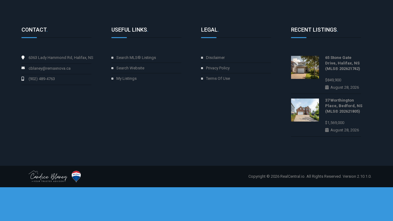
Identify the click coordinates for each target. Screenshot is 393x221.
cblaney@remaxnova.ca (50, 68)
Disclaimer (215, 57)
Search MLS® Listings (136, 57)
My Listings (126, 78)
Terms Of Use (218, 78)
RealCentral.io (292, 176)
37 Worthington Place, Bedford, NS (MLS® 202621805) (343, 106)
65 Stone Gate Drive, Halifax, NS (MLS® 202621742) (342, 63)
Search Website (130, 68)
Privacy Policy (218, 68)
